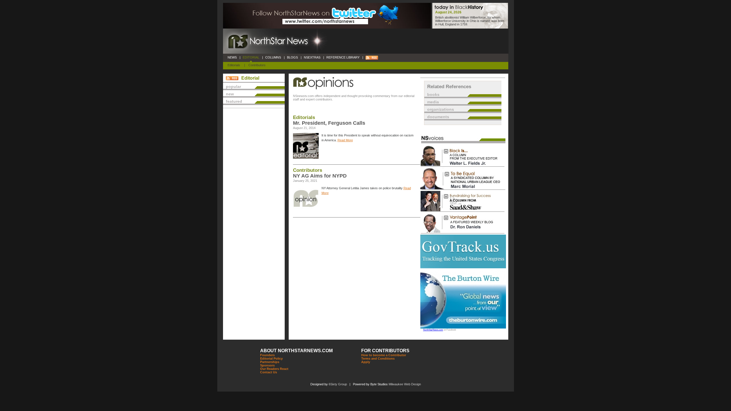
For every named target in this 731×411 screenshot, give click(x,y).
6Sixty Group (338, 384)
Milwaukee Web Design (405, 384)
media (433, 102)
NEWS (232, 57)
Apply (365, 362)
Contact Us (268, 372)
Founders (267, 355)
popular (233, 86)
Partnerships (269, 362)
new (230, 94)
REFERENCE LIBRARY (343, 57)
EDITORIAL (251, 57)
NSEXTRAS (312, 57)
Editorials (234, 65)
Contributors (257, 65)
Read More (345, 140)
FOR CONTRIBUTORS (385, 350)
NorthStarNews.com (433, 330)
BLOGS (292, 57)
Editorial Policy (271, 358)
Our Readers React (274, 368)
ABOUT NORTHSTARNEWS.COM (296, 350)
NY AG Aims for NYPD (320, 176)
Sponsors (267, 365)
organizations (440, 109)
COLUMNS (273, 57)
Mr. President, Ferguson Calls (329, 123)
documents (438, 116)
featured (234, 101)
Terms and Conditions (378, 358)
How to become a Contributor (383, 355)
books (433, 94)
